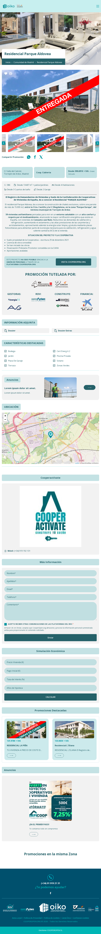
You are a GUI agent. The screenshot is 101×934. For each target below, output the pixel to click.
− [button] (5, 419)
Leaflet (77, 463)
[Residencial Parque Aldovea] (50, 434)
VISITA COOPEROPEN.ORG (73, 262)
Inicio (8, 62)
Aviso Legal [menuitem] (17, 917)
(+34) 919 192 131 (22, 551)
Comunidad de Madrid (24, 62)
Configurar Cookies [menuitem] (81, 917)
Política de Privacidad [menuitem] (33, 917)
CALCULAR (50, 697)
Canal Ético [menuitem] (66, 917)
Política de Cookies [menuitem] (52, 917)
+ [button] (5, 415)
